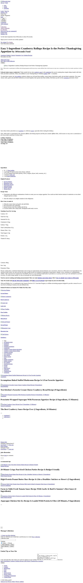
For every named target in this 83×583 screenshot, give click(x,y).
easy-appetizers (8, 353)
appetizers (6, 343)
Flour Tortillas (4, 312)
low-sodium (18, 76)
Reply (4, 445)
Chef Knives (3, 337)
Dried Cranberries (5, 299)
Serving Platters (8, 181)
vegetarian (66, 78)
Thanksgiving (7, 371)
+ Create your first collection (8, 535)
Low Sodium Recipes (26, 55)
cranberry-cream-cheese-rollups (12, 351)
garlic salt (12, 174)
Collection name (5, 538)
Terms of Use (7, 573)
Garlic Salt (3, 306)
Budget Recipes (5, 466)
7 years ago (11, 445)
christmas (6, 345)
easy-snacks (7, 355)
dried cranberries (11, 176)
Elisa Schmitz (4, 446)
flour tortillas (11, 170)
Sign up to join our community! (9, 31)
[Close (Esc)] (1, 457)
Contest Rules (7, 577)
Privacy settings (20, 581)
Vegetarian (18, 55)
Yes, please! (4, 42)
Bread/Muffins (4, 386)
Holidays (8, 55)
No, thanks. (10, 42)
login (6, 2)
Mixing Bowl (7, 189)
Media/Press (7, 568)
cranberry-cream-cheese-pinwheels (13, 349)
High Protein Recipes (6, 476)
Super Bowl (7, 368)
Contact (6, 567)
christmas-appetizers (9, 346)
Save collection (5, 546)
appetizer (21, 131)
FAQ (5, 570)
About (5, 565)
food (5, 5)
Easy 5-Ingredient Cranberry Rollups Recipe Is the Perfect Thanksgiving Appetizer (22, 561)
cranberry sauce (38, 72)
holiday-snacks (8, 361)
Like (2, 445)
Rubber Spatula (8, 187)
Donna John (4, 442)
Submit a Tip (4, 12)
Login (2, 11)
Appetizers (3, 55)
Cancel (11, 546)
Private (10, 543)
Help (5, 571)
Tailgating (6, 369)
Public (4, 543)
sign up (2, 2)
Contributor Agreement (10, 575)
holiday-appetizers (8, 359)
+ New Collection (5, 544)
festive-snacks (7, 356)
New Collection (36, 537)
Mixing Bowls (4, 318)
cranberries (48, 72)
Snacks (13, 55)
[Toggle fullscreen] (3, 457)
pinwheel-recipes (8, 364)
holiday (45, 73)
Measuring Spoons (8, 184)
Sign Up (7, 11)
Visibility (3, 541)
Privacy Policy (7, 574)
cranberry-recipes (8, 352)
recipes (5, 365)
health (5, 7)
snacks (5, 366)
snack (32, 131)
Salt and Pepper (8, 186)
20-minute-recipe (8, 342)
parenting (6, 8)
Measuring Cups (8, 183)
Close (12, 544)
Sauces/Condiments (6, 406)
